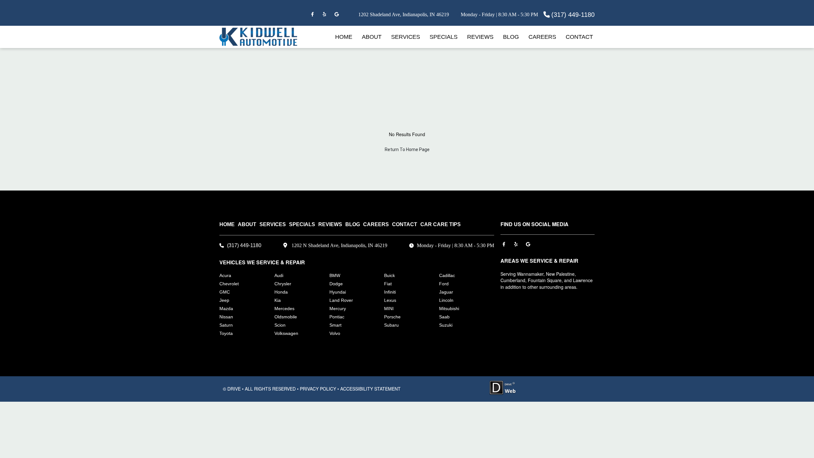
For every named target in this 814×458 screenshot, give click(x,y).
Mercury (337, 308)
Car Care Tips (440, 224)
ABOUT (372, 37)
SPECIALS (444, 37)
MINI (389, 308)
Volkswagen (286, 333)
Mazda (226, 308)
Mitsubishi (449, 308)
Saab (444, 316)
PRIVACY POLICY (318, 388)
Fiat (388, 283)
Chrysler (282, 283)
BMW (334, 275)
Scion (280, 325)
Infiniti (390, 292)
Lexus (390, 300)
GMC (224, 292)
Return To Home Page (407, 149)
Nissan (226, 316)
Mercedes (284, 308)
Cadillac (447, 275)
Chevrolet (229, 283)
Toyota (226, 333)
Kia (277, 300)
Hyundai (337, 292)
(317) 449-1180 (573, 14)
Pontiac (336, 316)
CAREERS (542, 37)
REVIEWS (480, 37)
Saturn (226, 325)
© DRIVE (232, 388)
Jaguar (446, 292)
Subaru (391, 325)
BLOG (511, 37)
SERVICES (405, 37)
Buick (389, 275)
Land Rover (341, 300)
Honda (281, 292)
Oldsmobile (285, 316)
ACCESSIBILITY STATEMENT (370, 388)
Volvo (334, 333)
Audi (278, 275)
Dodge (336, 283)
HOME (343, 37)
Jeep (224, 300)
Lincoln (446, 300)
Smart (335, 325)
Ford (444, 283)
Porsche (392, 316)
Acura (225, 275)
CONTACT (579, 37)
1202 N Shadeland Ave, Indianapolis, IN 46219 (339, 245)
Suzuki (445, 325)
